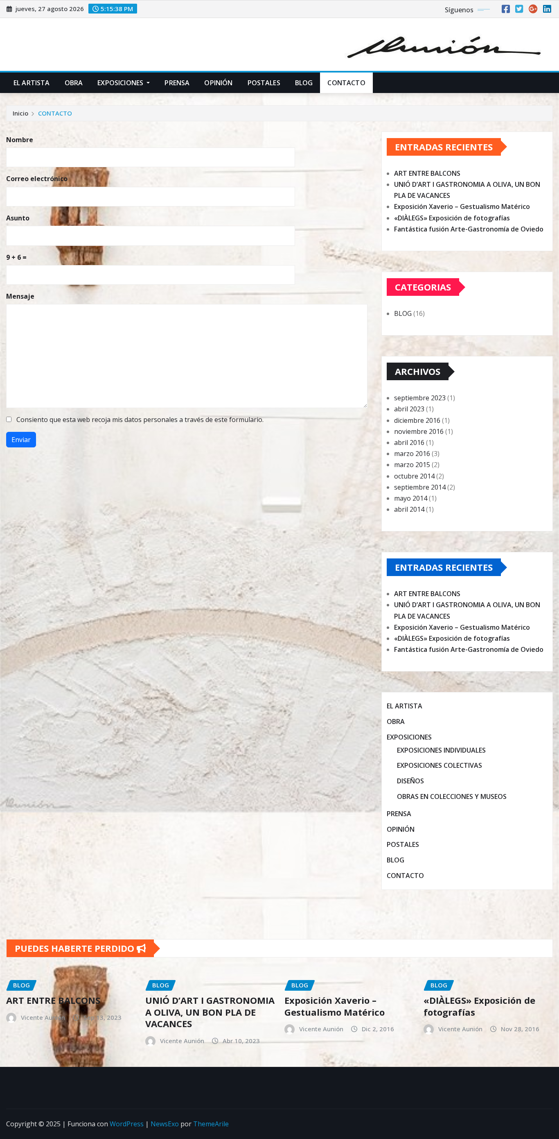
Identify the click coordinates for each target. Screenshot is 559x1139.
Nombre (19, 139)
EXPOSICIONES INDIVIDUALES (441, 750)
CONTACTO (346, 82)
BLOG (304, 82)
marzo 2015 (412, 464)
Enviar (21, 439)
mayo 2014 (410, 498)
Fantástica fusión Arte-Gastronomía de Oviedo (468, 229)
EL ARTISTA (32, 82)
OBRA (74, 82)
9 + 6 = (16, 257)
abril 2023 (409, 408)
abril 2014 (409, 509)
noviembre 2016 (419, 431)
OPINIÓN (218, 82)
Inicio (20, 113)
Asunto (17, 217)
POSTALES (264, 82)
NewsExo (165, 1123)
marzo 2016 (412, 453)
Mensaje (20, 296)
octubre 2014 (414, 476)
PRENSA (177, 82)
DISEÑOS (410, 780)
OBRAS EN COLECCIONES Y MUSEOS (452, 796)
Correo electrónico (37, 178)
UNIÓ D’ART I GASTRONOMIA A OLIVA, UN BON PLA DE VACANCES (210, 1012)
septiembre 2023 (420, 397)
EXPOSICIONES (121, 82)
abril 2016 (409, 442)
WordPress (127, 1123)
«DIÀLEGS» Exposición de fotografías (452, 217)
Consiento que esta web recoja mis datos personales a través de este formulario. (140, 419)
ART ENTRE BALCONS (427, 173)
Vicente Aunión (43, 1017)
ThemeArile (211, 1123)
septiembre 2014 (420, 487)
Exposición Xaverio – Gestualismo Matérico (462, 206)
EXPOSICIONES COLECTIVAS (439, 765)
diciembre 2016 (417, 420)
